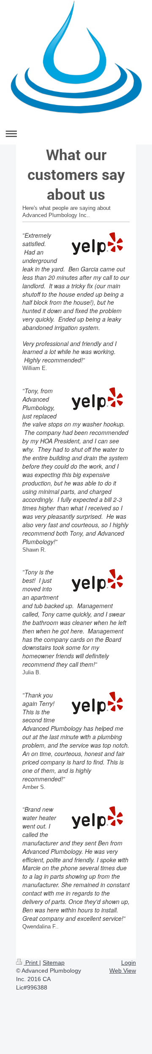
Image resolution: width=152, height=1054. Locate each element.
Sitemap (54, 962)
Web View (122, 970)
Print (31, 962)
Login (128, 962)
